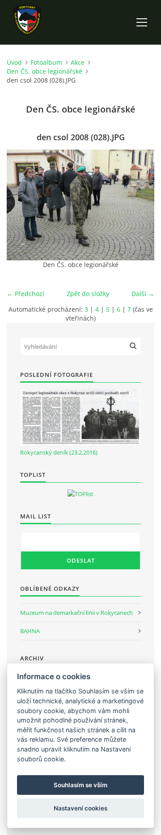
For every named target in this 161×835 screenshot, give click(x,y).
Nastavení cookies (80, 808)
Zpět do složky (88, 293)
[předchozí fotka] (21, 205)
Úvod (14, 62)
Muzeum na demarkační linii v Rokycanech (76, 613)
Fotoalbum (46, 62)
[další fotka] (140, 205)
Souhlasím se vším (80, 785)
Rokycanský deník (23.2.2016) (58, 452)
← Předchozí (25, 293)
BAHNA (30, 631)
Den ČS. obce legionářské (44, 71)
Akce (78, 62)
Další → (142, 293)
